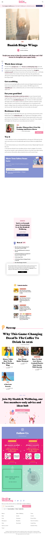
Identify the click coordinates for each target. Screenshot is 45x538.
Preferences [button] (27, 269)
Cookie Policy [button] (31, 268)
